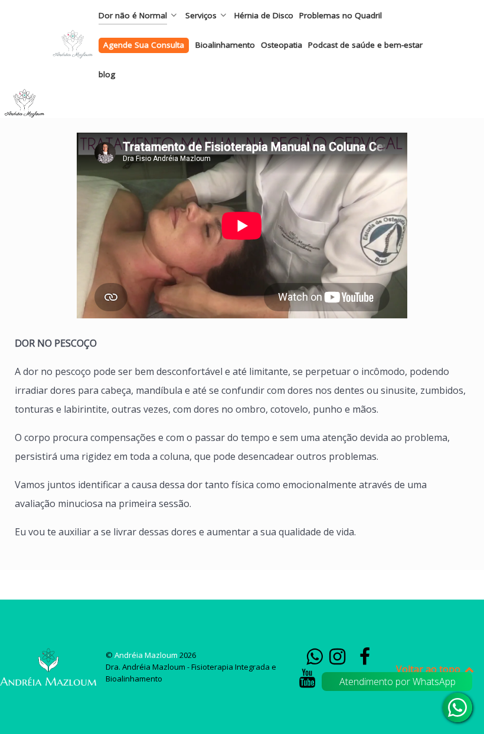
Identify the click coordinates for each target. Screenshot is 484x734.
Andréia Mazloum (147, 655)
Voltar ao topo (429, 669)
